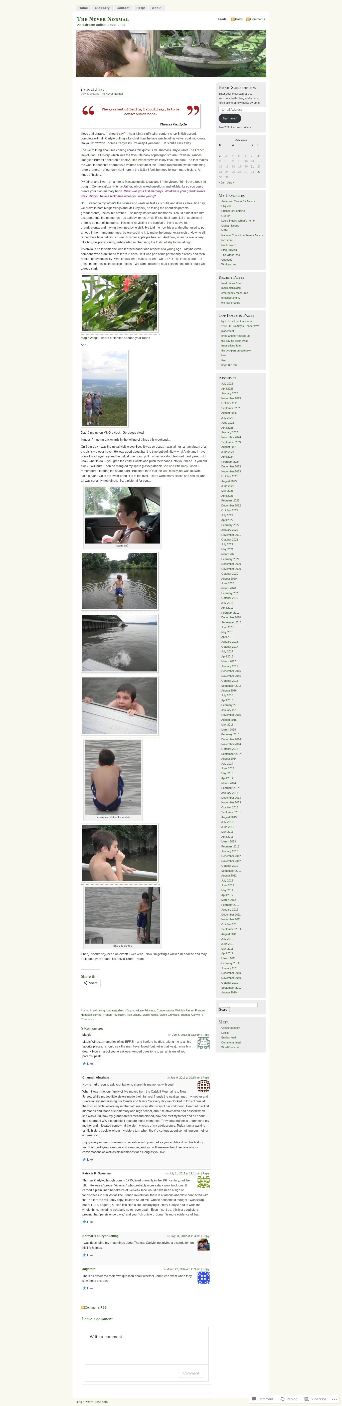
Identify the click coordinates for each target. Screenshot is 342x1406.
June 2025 (227, 422)
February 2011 (230, 963)
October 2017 (229, 646)
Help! (140, 8)
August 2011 (228, 934)
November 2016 (231, 675)
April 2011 (227, 953)
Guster (225, 215)
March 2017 (228, 661)
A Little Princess (139, 160)
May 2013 (227, 831)
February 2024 (230, 461)
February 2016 (230, 705)
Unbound (226, 259)
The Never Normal (103, 19)
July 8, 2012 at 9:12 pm (186, 1034)
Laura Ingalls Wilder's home (238, 220)
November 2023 (231, 471)
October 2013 (229, 807)
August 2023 (229, 481)
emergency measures (234, 292)
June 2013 (227, 826)
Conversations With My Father (175, 1010)
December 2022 (231, 505)
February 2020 (230, 593)
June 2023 (227, 485)
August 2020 (229, 578)
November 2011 (231, 919)
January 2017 (229, 666)
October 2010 (229, 982)
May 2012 (227, 890)
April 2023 (227, 495)
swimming (99, 1010)
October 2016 (229, 680)
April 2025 (227, 427)
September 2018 (231, 622)
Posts (239, 19)
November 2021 (231, 534)
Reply (206, 1034)
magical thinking (231, 287)
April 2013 (227, 836)
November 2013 (231, 802)
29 (258, 171)
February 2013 (230, 846)
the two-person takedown (236, 350)
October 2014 (229, 748)
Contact (123, 8)
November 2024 (231, 437)
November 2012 (231, 860)
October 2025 (229, 403)
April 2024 (227, 456)
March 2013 (228, 841)
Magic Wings (89, 338)
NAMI (224, 230)
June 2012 (227, 885)
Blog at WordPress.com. (92, 1402)
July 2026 (227, 383)
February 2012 (230, 904)
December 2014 (231, 739)
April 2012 (227, 895)
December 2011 (231, 914)
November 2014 (231, 744)
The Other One (230, 254)
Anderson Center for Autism (238, 201)
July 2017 (227, 651)
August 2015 (229, 719)
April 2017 (227, 656)
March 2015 (228, 729)
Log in (225, 1032)
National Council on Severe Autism (242, 235)
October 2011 (229, 924)
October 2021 (229, 539)
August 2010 (229, 992)
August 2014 (229, 758)
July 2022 (227, 515)
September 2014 (231, 753)
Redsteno (227, 240)
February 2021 (230, 559)
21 (252, 166)
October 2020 (229, 573)
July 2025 (227, 417)
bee (223, 355)
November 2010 (231, 977)
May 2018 (227, 632)
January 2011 (229, 968)
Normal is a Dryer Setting (100, 1236)
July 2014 (227, 763)
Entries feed (228, 1037)
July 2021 (227, 544)
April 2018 (227, 636)
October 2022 (229, 510)
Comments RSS (96, 1307)
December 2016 (231, 670)
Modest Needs (230, 225)
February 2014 (230, 787)
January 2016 (229, 710)
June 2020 (227, 583)
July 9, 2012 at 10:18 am (185, 1077)
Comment (191, 1373)
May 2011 (227, 948)
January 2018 (229, 641)
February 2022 (230, 524)
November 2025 (231, 398)
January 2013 (229, 851)
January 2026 (229, 393)
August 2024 (229, 446)
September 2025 (231, 408)
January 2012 (229, 909)
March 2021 (228, 554)
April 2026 (227, 388)
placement (227, 330)
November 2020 (231, 568)
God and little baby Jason (179, 466)
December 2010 (231, 972)
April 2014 (227, 778)
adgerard (88, 1269)
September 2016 (231, 685)
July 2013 (227, 821)
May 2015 (227, 724)
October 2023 (229, 476)
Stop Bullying (229, 249)
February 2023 (230, 500)
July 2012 (227, 880)
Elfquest (226, 206)
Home (83, 8)
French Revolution (114, 1014)
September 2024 (231, 442)
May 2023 (227, 490)
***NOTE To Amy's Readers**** (240, 325)
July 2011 (227, 938)
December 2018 (231, 617)
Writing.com (228, 264)
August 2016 (229, 690)
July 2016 (227, 695)
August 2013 (229, 817)
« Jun (222, 182)
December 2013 (231, 797)
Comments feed (231, 1042)
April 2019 (227, 607)
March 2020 (228, 588)
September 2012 (231, 870)
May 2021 (227, 549)
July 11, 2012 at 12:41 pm (184, 1173)
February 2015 (230, 734)
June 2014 (227, 768)
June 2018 (227, 627)
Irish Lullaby (164, 242)
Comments (257, 19)
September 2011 (231, 929)
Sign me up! (230, 118)
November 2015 (231, 714)
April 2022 (227, 519)
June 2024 (227, 451)
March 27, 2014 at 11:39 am (183, 1269)
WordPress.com (231, 1047)
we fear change (230, 302)
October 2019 (229, 597)
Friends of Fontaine (233, 210)
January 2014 (229, 792)
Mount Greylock (169, 1014)
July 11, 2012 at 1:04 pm (185, 1236)
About (157, 8)
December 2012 (231, 855)
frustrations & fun (231, 283)
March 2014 (228, 783)
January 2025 (229, 432)
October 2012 (229, 865)
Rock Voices (229, 245)
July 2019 (227, 602)
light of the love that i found (237, 321)
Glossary (102, 8)
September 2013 (231, 812)
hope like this (229, 365)
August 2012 (229, 875)
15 (258, 160)
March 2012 (228, 899)
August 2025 (229, 412)
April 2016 (227, 700)
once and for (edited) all (235, 335)
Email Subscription (237, 87)
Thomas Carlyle (116, 143)
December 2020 (231, 563)
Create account (230, 1027)
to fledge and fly (230, 297)
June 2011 (227, 943)
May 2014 (227, 773)
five (223, 360)
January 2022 (229, 529)
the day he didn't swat (234, 340)
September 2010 (231, 987)
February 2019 (230, 612)
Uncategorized (115, 1010)
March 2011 (228, 958)
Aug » (230, 182)
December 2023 (231, 466)
